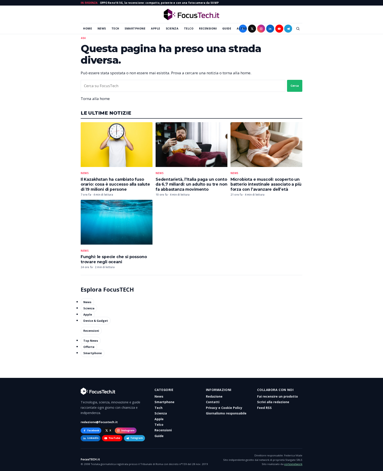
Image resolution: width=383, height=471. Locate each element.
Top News (90, 341)
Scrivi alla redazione (273, 402)
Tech (115, 28)
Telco (189, 28)
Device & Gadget (95, 321)
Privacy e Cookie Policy (224, 408)
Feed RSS (264, 408)
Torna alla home (95, 98)
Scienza (172, 28)
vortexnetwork (293, 464)
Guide (226, 28)
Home (87, 28)
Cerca (295, 86)
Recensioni (208, 28)
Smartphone (135, 28)
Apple (155, 28)
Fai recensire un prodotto (277, 396)
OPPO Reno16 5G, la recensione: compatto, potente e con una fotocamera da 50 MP (159, 2)
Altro (242, 28)
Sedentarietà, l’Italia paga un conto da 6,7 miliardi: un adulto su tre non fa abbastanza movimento (191, 184)
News (102, 28)
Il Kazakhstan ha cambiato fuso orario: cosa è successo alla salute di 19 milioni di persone (115, 184)
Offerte (88, 347)
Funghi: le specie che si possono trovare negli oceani (114, 259)
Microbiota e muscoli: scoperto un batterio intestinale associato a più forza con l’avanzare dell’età (266, 184)
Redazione (214, 396)
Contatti (212, 402)
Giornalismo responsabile (226, 413)
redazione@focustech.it (99, 422)
